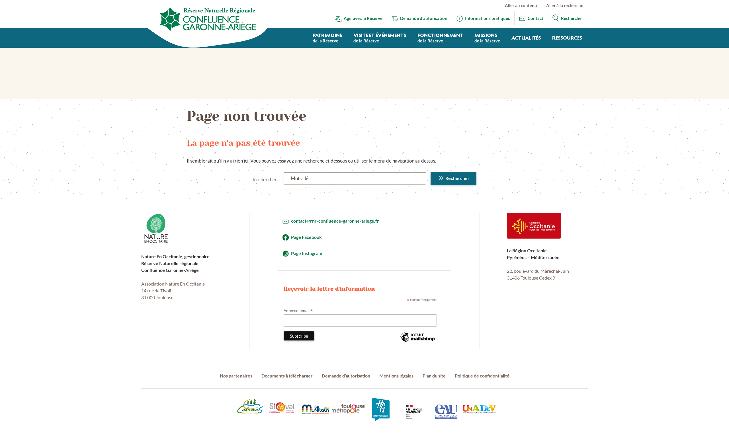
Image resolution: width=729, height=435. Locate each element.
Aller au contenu (521, 5)
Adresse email (298, 310)
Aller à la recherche (564, 5)
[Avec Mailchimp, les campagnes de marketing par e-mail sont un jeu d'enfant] (417, 341)
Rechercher (457, 178)
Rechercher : (266, 179)
